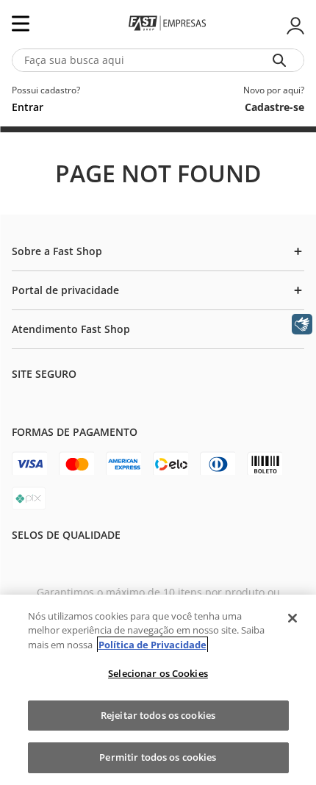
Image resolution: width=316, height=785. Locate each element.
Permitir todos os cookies (157, 757)
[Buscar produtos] (282, 60)
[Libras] (302, 324)
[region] (158, 690)
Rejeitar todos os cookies (158, 715)
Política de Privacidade (152, 644)
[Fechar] (292, 618)
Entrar (294, 25)
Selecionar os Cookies (158, 673)
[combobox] (158, 60)
